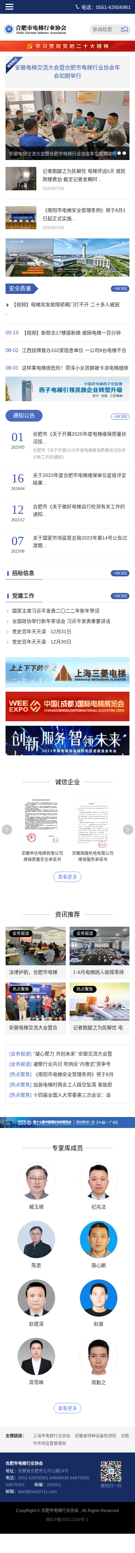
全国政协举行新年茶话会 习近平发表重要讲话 (61, 621)
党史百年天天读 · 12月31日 (41, 631)
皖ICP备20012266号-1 (67, 1519)
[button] (7, 830)
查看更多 (67, 877)
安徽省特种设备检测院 (95, 1436)
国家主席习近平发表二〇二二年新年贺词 (55, 611)
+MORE (120, 288)
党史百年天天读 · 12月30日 (41, 642)
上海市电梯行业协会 (51, 1436)
